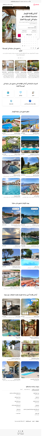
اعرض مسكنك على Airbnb (8, 4)
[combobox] (27, 27)
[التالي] (18, 58)
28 (22, 45)
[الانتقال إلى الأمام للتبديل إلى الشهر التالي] (22, 34)
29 (35, 48)
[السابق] (23, 58)
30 (33, 48)
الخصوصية (22, 434)
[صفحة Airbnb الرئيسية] (36, 4)
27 (24, 45)
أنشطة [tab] (21, 389)
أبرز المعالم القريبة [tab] (27, 389)
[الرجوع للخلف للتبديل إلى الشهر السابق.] (35, 34)
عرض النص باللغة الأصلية (15, 1)
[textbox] (32, 32)
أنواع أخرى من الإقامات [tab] (35, 389)
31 (31, 48)
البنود (18, 434)
